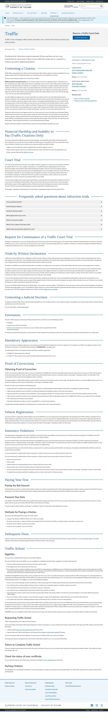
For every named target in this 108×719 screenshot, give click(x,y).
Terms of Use (94, 710)
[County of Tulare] (18, 7)
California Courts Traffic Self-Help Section (85, 100)
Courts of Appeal (80, 1)
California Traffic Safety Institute (50, 632)
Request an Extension (13, 329)
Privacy (88, 710)
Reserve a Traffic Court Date (27, 49)
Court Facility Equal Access (52, 699)
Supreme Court (71, 1)
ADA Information (49, 686)
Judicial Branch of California (15, 1)
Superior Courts (90, 1)
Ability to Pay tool (28, 152)
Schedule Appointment (81, 37)
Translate (75, 7)
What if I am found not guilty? (14, 220)
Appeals (23, 307)
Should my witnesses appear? (14, 211)
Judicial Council (99, 1)
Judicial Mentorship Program (73, 686)
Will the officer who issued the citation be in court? (20, 229)
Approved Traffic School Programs (25, 630)
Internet (9, 519)
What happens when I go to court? (16, 215)
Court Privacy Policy (50, 696)
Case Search (28, 686)
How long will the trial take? (14, 202)
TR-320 (57, 150)
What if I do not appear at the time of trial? (18, 224)
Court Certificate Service (50, 660)
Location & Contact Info (51, 689)
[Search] (101, 6)
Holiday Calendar (9, 686)
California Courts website (51, 289)
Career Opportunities (51, 692)
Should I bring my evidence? (14, 206)
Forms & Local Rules (30, 689)
